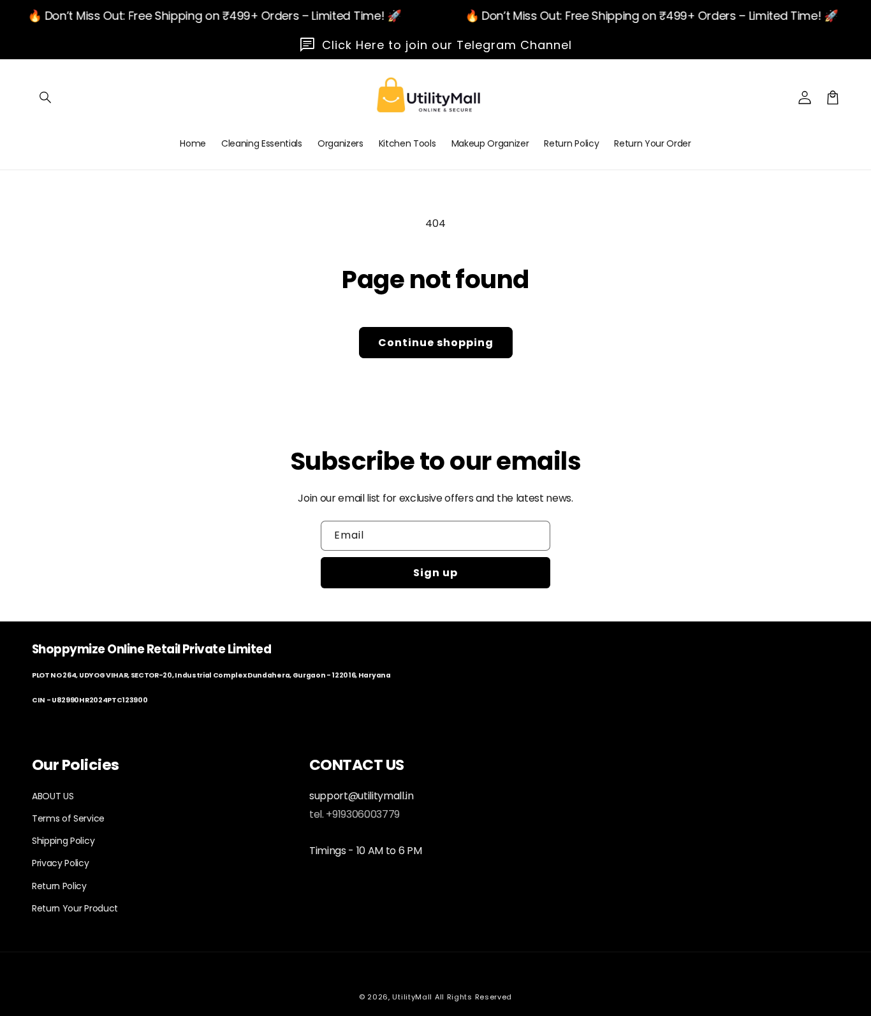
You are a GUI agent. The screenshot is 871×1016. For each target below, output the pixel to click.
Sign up (435, 572)
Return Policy (59, 886)
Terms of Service (68, 818)
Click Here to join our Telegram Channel (447, 45)
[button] (46, 97)
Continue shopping (436, 342)
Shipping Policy (63, 840)
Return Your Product (75, 908)
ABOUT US (52, 796)
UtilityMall (412, 997)
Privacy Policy (60, 863)
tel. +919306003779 (354, 814)
